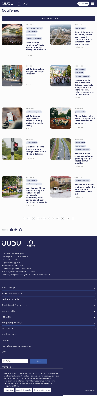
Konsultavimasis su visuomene (16, 346)
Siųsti (39, 361)
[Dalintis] (20, 229)
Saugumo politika (11, 386)
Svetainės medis (90, 391)
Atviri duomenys (9, 334)
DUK (4, 352)
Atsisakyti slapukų (23, 390)
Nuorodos (6, 340)
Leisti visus (8, 390)
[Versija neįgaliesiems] (25, 3)
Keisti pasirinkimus (42, 390)
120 (68, 218)
